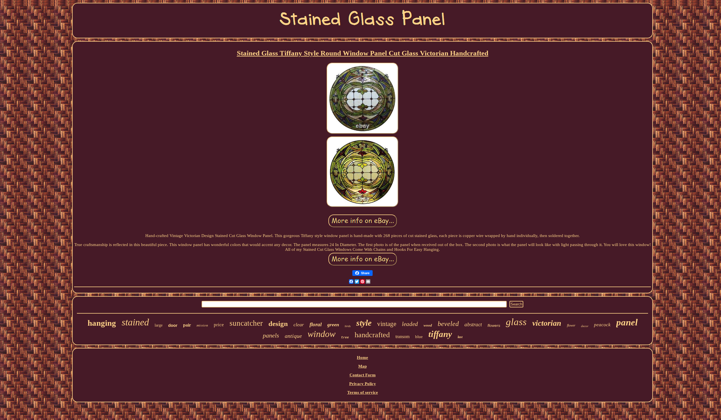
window (321, 334)
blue (419, 336)
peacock (602, 324)
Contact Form (363, 375)
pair (187, 325)
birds (348, 326)
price (219, 324)
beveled (448, 323)
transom (402, 336)
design (278, 323)
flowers (494, 325)
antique (293, 336)
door (172, 325)
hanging (102, 322)
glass (516, 321)
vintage (386, 323)
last (460, 337)
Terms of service (362, 392)
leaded (410, 324)
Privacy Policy (362, 383)
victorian (546, 323)
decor (584, 326)
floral (316, 324)
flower (571, 325)
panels (271, 335)
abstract (473, 324)
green (333, 324)
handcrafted (372, 335)
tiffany (440, 334)
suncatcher (246, 323)
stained (135, 322)
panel (627, 322)
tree (345, 337)
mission (202, 325)
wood (428, 325)
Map (362, 366)
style (363, 322)
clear (298, 324)
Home (362, 357)
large (159, 325)
